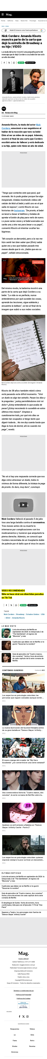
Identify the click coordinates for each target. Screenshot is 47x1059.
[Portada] (23, 957)
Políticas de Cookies (23, 998)
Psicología (33, 20)
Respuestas (14, 1029)
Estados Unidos (32, 614)
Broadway (20, 614)
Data (32, 1035)
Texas (17, 20)
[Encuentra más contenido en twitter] (9, 62)
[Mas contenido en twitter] (23, 1017)
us (15, 1035)
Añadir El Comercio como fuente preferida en (24, 30)
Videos (32, 1029)
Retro (32, 1041)
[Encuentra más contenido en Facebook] (4, 62)
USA (43, 614)
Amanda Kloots (18, 618)
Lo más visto (9, 626)
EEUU (8, 618)
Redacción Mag (11, 113)
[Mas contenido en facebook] (20, 1017)
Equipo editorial (24, 959)
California (10, 20)
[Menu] (4, 14)
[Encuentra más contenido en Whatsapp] (13, 62)
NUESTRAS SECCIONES (23, 1023)
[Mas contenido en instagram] (27, 1017)
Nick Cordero (9, 614)
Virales (14, 1046)
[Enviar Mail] (3, 113)
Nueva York (24, 20)
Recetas (32, 1046)
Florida (3, 20)
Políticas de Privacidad (23, 994)
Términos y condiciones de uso (23, 991)
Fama (15, 1041)
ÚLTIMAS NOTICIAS (11, 873)
